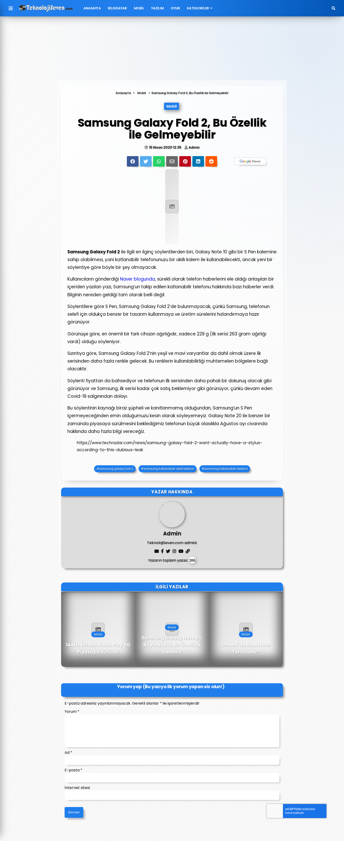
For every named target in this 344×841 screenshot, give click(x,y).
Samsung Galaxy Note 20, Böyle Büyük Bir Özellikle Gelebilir (172, 645)
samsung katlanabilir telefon (226, 468)
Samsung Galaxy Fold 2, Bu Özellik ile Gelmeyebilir (189, 93)
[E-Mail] (172, 161)
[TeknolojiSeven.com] (46, 8)
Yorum (72, 711)
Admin (194, 147)
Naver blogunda (137, 279)
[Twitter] (145, 161)
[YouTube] (181, 551)
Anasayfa (92, 8)
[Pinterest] (185, 161)
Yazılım (157, 8)
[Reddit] (211, 161)
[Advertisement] (172, 51)
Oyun (175, 8)
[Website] (188, 551)
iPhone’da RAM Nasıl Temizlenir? (246, 648)
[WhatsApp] (158, 161)
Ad (68, 752)
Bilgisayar (117, 8)
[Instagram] (174, 551)
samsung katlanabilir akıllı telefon (169, 468)
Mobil (139, 8)
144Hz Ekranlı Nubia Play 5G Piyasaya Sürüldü (98, 648)
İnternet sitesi (77, 787)
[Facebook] (132, 161)
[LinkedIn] (198, 161)
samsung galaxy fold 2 (116, 468)
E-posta (73, 770)
